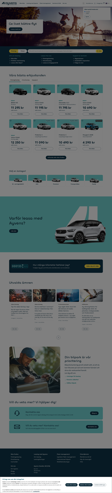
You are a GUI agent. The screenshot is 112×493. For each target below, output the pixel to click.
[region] (56, 485)
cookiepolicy (36, 491)
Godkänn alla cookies (86, 484)
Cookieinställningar (100, 484)
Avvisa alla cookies (71, 484)
